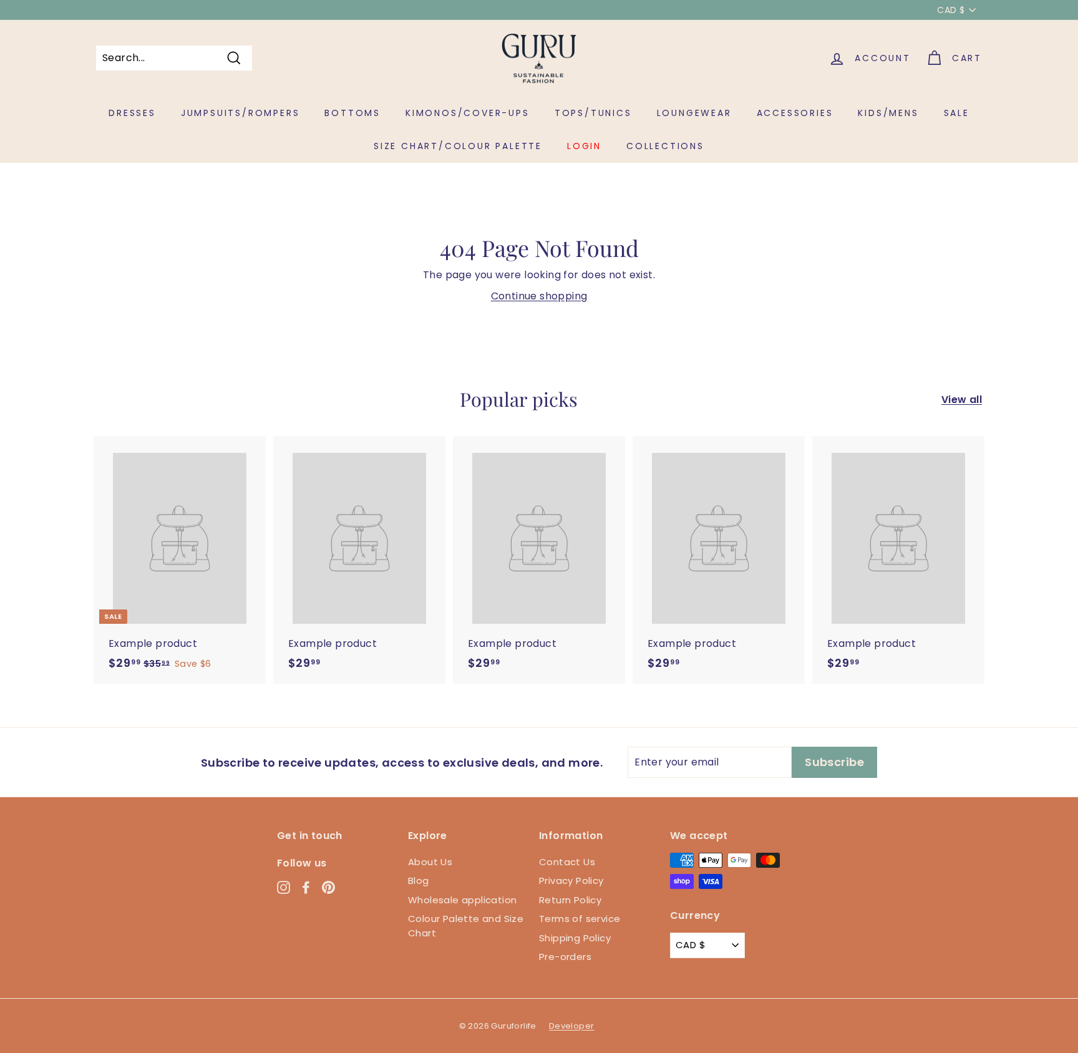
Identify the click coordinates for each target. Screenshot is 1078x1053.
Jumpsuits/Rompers (240, 113)
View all (961, 399)
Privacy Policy (571, 880)
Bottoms (352, 113)
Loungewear (694, 113)
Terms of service (579, 918)
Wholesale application (462, 899)
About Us (430, 861)
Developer (572, 1026)
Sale (956, 113)
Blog (418, 880)
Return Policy (570, 899)
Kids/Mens (888, 113)
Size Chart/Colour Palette (458, 146)
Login (584, 146)
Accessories (795, 113)
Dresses (132, 113)
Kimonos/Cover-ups (467, 113)
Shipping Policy (575, 937)
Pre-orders (565, 956)
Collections (665, 146)
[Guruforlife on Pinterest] (328, 887)
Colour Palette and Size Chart (465, 925)
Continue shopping (539, 296)
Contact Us (567, 861)
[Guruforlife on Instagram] (283, 887)
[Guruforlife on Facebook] (306, 887)
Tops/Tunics (593, 113)
